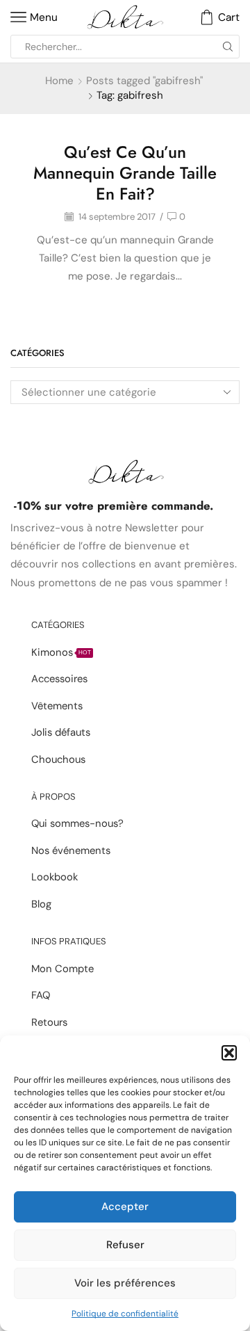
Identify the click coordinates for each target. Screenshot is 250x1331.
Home (59, 81)
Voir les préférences (125, 1283)
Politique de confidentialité (125, 1313)
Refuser (125, 1245)
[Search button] (228, 46)
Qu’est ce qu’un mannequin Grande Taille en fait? (125, 173)
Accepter (125, 1206)
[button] (229, 1053)
